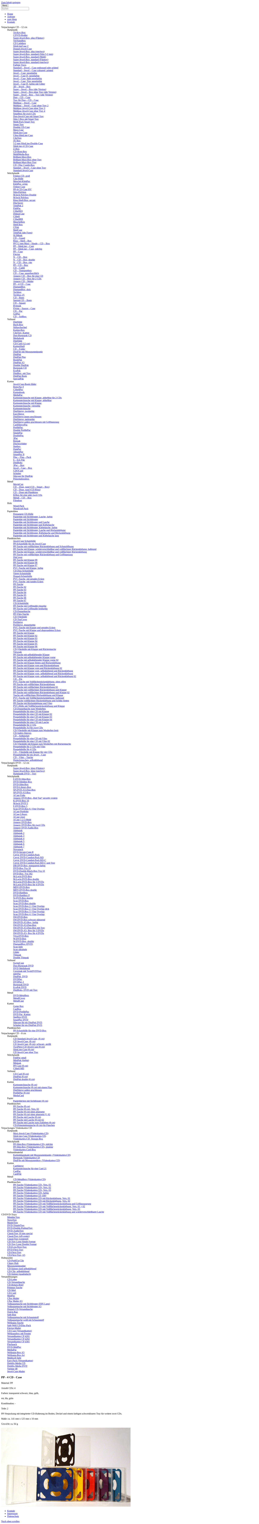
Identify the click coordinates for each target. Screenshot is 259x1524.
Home (10, 14)
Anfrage (11, 16)
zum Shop (12, 19)
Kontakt (11, 22)
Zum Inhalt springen (10, 2)
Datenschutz (13, 1516)
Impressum (12, 1513)
